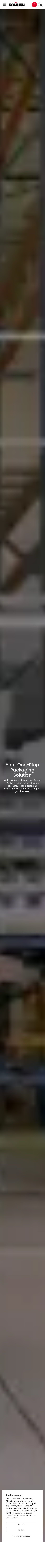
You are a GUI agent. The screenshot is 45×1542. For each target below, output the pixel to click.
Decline (21, 1530)
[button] (4, 4)
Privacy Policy (12, 1517)
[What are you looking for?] (34, 4)
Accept (21, 1524)
